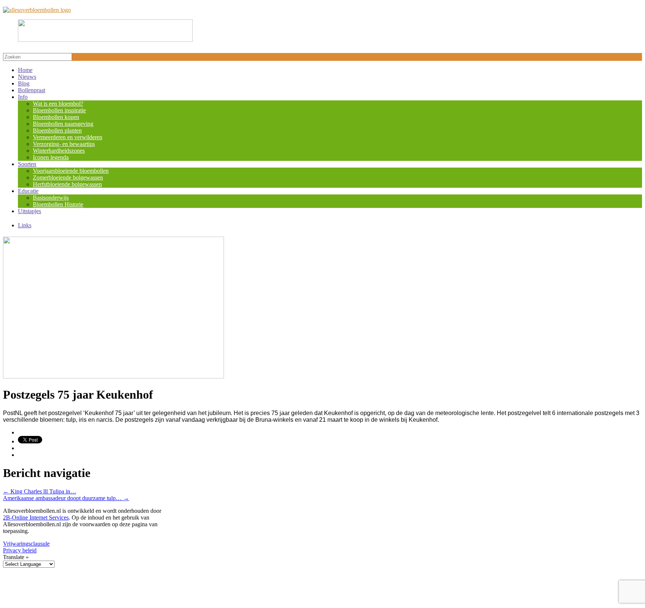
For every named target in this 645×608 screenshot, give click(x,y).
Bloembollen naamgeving (63, 124)
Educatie (28, 191)
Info (23, 97)
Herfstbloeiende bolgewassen (67, 184)
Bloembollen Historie (58, 204)
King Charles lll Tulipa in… (39, 491)
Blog (23, 83)
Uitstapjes (29, 211)
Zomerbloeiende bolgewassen (68, 177)
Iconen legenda (51, 157)
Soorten (27, 164)
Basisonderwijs (51, 197)
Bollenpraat (31, 90)
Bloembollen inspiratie (59, 110)
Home (25, 70)
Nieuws (27, 77)
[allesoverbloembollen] (37, 10)
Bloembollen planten (57, 130)
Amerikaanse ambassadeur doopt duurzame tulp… (66, 498)
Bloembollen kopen (56, 117)
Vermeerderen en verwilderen (67, 137)
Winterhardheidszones (59, 150)
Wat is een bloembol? (58, 103)
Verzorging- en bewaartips (64, 144)
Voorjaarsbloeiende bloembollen (71, 171)
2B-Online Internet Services (36, 517)
